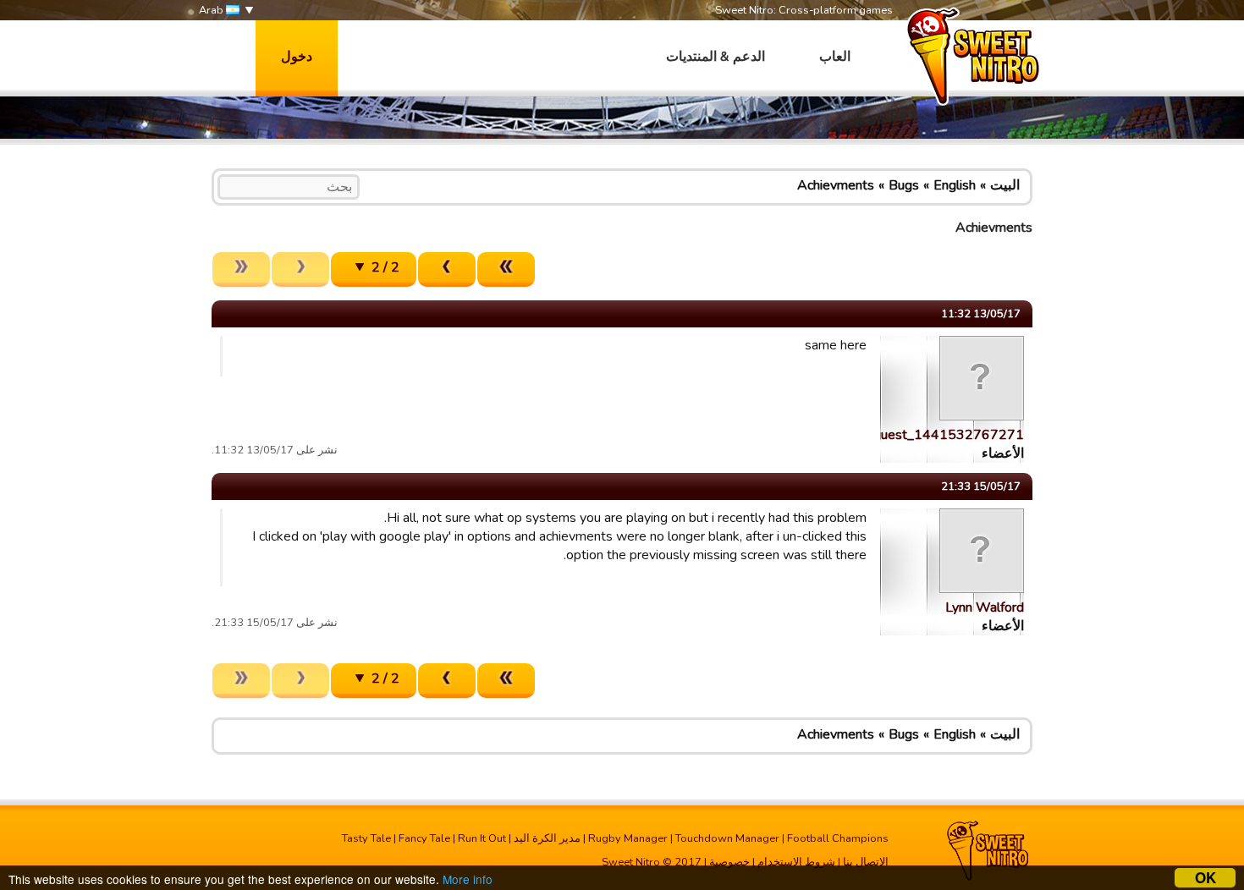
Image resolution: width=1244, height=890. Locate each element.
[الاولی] (506, 269)
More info (468, 879)
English (954, 185)
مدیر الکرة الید (547, 838)
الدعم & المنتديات (715, 56)
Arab (212, 10)
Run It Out (482, 838)
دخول (296, 56)
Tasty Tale (366, 838)
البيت (1005, 185)
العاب (834, 56)
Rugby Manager (628, 838)
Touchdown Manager (727, 838)
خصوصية (729, 862)
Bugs (904, 185)
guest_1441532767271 (948, 435)
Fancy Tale (424, 838)
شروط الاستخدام (796, 862)
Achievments (835, 185)
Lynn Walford (984, 607)
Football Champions (838, 838)
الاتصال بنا (866, 862)
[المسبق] (447, 269)
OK (1205, 877)
